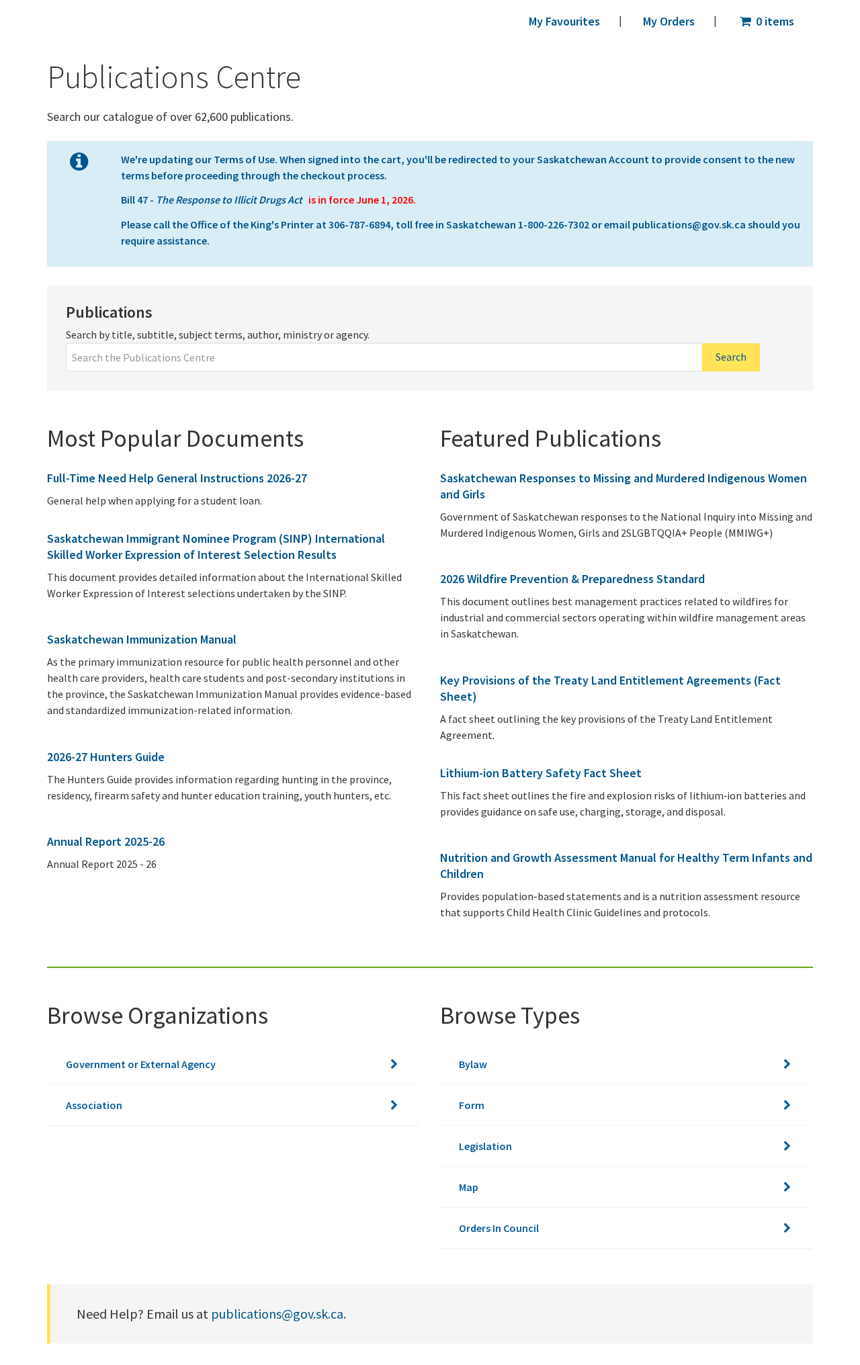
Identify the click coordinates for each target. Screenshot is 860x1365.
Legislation (485, 1146)
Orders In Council (499, 1228)
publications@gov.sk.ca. (278, 1313)
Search (731, 356)
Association (94, 1105)
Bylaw (473, 1064)
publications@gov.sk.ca (689, 224)
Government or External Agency (141, 1064)
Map (468, 1187)
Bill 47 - (212, 199)
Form (471, 1105)
